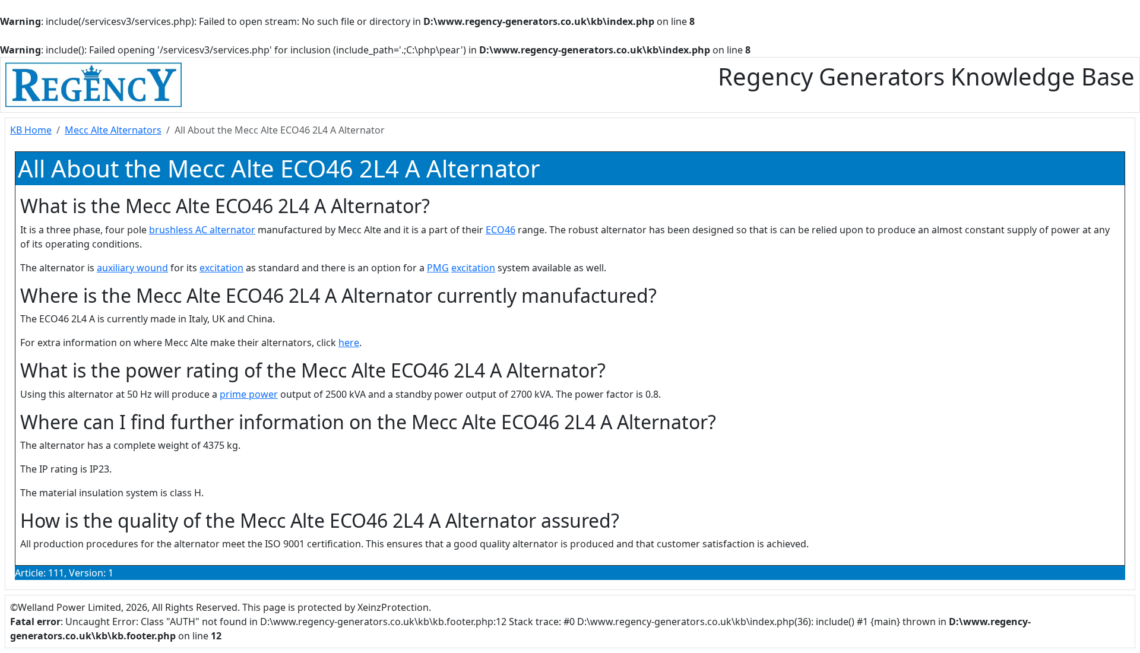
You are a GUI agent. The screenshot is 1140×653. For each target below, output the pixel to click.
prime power (249, 394)
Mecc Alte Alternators (113, 130)
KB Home (31, 130)
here (348, 342)
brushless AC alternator (202, 229)
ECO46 (500, 229)
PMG (438, 267)
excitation (221, 267)
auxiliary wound (132, 267)
